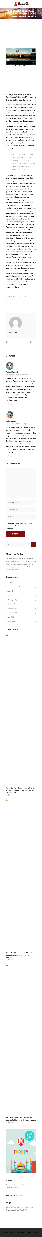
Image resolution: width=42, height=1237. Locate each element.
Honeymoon (10, 608)
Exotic (15, 299)
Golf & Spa (10, 600)
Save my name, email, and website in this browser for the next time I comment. (20, 526)
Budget (19, 1207)
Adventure (9, 582)
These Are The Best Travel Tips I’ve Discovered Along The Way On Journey (20, 955)
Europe (31, 1207)
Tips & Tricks (24, 1210)
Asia (15, 1207)
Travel (8, 617)
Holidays (9, 604)
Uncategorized (11, 621)
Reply (10, 404)
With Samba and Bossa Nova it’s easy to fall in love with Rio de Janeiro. (21, 1119)
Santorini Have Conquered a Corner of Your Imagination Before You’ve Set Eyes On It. (20, 790)
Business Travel (11, 587)
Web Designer (33, 1232)
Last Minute (10, 613)
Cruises (9, 299)
